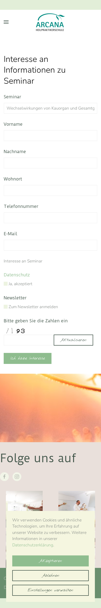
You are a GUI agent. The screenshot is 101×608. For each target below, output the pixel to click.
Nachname (15, 151)
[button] (6, 22)
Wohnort (13, 178)
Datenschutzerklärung (32, 545)
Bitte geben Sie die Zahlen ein (36, 320)
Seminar (12, 96)
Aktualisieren (73, 340)
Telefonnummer (21, 206)
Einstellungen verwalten (50, 590)
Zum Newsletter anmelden (33, 307)
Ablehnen (50, 575)
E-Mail (10, 233)
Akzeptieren (50, 561)
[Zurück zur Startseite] (50, 22)
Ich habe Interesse (27, 358)
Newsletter (15, 297)
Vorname (13, 124)
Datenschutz (17, 274)
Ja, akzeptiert (20, 284)
